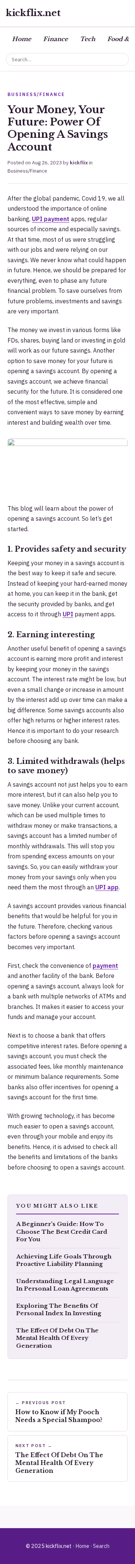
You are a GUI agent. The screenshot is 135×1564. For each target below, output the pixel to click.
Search (101, 1545)
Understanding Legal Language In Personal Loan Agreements (65, 1285)
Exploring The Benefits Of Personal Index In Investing (58, 1310)
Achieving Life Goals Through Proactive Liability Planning (63, 1260)
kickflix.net (33, 12)
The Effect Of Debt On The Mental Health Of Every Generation (57, 1338)
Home (21, 39)
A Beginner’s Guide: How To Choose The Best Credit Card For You (61, 1232)
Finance (55, 39)
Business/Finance (27, 170)
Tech (87, 39)
